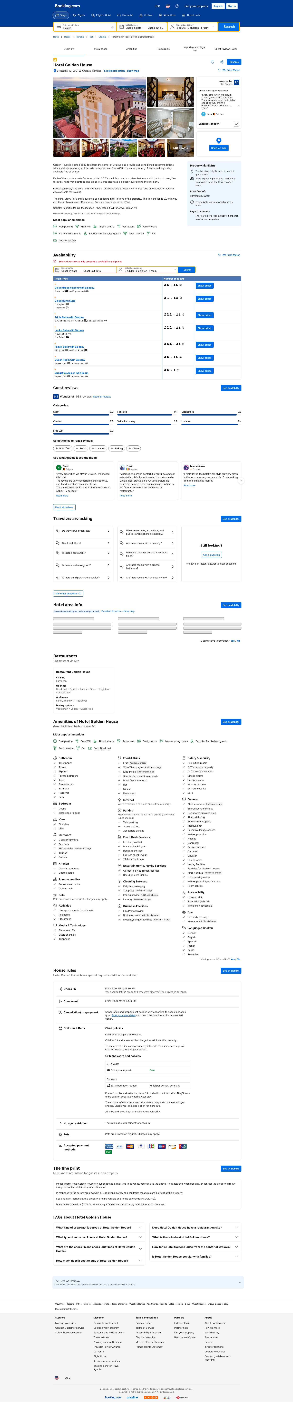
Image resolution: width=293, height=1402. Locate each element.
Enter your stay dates (123, 1015)
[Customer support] (177, 6)
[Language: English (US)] (168, 6)
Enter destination (71, 25)
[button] (219, 144)
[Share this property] (221, 62)
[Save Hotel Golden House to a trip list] (213, 62)
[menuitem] (61, 15)
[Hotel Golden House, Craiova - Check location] (55, 71)
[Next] (239, 106)
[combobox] (85, 28)
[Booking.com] (67, 6)
